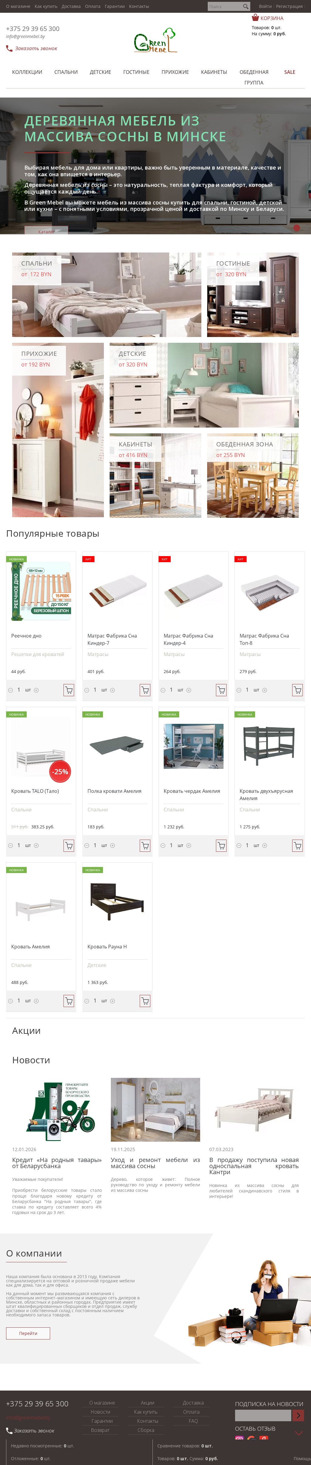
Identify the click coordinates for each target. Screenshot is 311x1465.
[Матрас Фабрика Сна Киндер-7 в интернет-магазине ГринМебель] (117, 591)
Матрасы (97, 654)
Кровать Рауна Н (107, 946)
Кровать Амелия (30, 946)
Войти (265, 6)
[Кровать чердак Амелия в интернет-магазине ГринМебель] (194, 746)
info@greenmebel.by (25, 36)
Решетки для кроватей (37, 654)
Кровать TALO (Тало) (35, 791)
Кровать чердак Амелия (192, 791)
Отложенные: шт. (31, 1458)
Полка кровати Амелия (114, 791)
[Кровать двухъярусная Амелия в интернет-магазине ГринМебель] (269, 746)
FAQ (193, 1421)
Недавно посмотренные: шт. (42, 1446)
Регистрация (289, 6)
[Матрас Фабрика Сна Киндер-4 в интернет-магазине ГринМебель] (194, 591)
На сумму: (269, 33)
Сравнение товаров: (185, 1446)
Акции (147, 1402)
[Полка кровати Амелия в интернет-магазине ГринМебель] (117, 746)
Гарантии (115, 6)
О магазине (18, 6)
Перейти (28, 1333)
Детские (96, 965)
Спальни (21, 809)
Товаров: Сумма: (187, 1458)
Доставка (71, 6)
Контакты (139, 6)
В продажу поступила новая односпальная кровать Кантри (254, 1166)
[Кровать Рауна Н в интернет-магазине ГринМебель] (117, 902)
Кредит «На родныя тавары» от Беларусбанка (57, 1163)
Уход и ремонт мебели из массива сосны (155, 1163)
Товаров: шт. (267, 27)
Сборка (146, 1430)
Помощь (302, 1458)
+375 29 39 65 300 (33, 28)
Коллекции (46, 198)
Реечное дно (26, 635)
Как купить (46, 6)
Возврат (100, 1430)
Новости (100, 1411)
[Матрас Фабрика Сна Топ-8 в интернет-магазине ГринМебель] (269, 591)
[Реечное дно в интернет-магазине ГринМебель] (41, 591)
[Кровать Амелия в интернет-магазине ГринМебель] (41, 902)
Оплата (93, 6)
